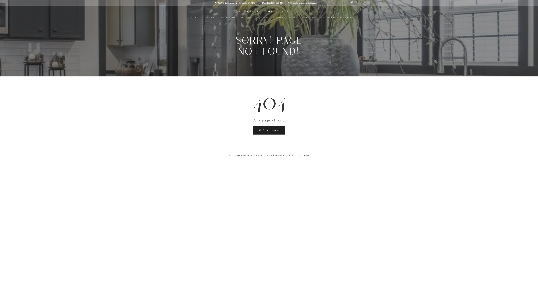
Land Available (227, 17)
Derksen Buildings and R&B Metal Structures (327, 17)
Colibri (306, 155)
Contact (278, 17)
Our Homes (208, 17)
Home (193, 17)
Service (293, 17)
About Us (246, 17)
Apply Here (262, 17)
